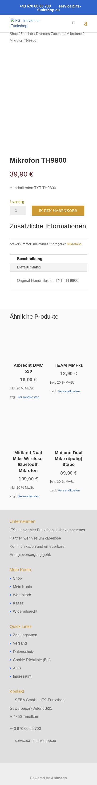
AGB (17, 668)
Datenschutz (23, 652)
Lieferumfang (29, 267)
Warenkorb (22, 595)
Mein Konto (22, 587)
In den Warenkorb (58, 211)
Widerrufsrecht (25, 611)
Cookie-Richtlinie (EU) (32, 660)
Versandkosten (28, 397)
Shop (14, 34)
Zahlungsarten (25, 635)
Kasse (18, 603)
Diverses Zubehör (50, 34)
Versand (20, 643)
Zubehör (26, 34)
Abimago (59, 778)
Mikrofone (74, 34)
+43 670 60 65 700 (25, 729)
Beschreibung (29, 259)
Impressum (22, 676)
